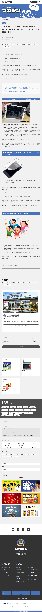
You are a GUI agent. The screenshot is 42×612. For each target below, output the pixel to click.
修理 (4, 23)
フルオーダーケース (33, 570)
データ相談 (21, 445)
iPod (23, 44)
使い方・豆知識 (8, 447)
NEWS (4, 570)
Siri (19, 407)
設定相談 (33, 445)
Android (12, 44)
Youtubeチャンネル (6, 577)
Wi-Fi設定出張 (32, 576)
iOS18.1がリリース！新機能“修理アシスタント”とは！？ (12, 432)
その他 (21, 447)
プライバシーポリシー (17, 598)
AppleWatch (19, 410)
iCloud (4, 415)
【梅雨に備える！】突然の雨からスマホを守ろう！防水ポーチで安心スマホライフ (16, 428)
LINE (25, 407)
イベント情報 (6, 572)
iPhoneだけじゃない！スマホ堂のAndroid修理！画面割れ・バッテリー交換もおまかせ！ (18, 435)
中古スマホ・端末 (21, 443)
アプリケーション (28, 412)
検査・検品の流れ (19, 582)
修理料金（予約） (19, 578)
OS (11, 415)
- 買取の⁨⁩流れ (19, 574)
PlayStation (7, 46)
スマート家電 (32, 572)
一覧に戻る (21, 346)
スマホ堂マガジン (6, 575)
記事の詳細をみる (11, 367)
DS (34, 44)
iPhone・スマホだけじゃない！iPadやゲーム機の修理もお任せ (17, 87)
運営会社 (23, 598)
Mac (27, 410)
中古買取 (8, 443)
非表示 (7, 85)
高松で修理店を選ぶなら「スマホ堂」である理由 (14, 91)
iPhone (6, 44)
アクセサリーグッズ (8, 445)
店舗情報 (5, 569)
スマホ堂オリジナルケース (34, 569)
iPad (18, 44)
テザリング (5, 407)
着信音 (13, 407)
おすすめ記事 (33, 447)
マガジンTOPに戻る (6, 19)
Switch (29, 44)
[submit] (2, 421)
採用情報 (26, 598)
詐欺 (17, 415)
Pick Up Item (5, 574)
